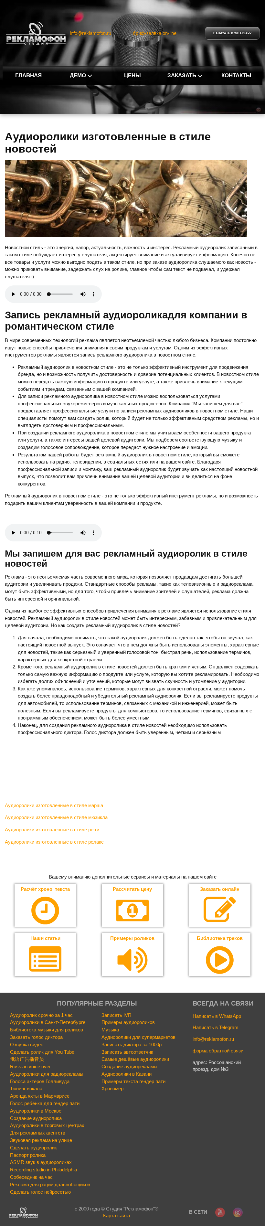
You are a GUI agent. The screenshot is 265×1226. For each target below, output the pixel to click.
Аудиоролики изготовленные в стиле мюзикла (56, 817)
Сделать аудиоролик (33, 1147)
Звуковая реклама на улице (41, 1140)
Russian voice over (30, 1066)
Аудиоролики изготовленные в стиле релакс (54, 842)
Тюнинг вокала (26, 1088)
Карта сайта (116, 1215)
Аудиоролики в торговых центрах (47, 1125)
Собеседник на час (31, 1177)
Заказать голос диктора (36, 1037)
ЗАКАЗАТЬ (181, 75)
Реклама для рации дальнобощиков (50, 1184)
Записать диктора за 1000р (131, 1044)
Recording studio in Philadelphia (43, 1169)
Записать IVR (116, 1015)
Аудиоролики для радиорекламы (46, 1074)
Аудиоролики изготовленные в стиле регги (52, 829)
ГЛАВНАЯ (28, 75)
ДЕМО (78, 75)
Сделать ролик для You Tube (42, 1052)
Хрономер (112, 1088)
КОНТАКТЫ (236, 75)
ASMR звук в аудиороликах (41, 1162)
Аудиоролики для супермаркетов (138, 1037)
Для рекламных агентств (37, 1132)
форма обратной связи (218, 1050)
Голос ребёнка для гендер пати (45, 1103)
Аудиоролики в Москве (35, 1111)
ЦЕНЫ (132, 75)
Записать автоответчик (127, 1052)
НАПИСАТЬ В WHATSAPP (232, 33)
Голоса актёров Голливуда (39, 1081)
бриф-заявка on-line (154, 33)
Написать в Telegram (215, 1027)
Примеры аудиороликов (128, 1022)
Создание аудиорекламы (129, 1066)
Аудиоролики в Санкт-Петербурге (47, 1022)
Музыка (110, 1029)
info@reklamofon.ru (90, 33)
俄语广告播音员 (27, 1059)
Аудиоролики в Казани (126, 1074)
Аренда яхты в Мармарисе (39, 1096)
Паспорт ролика (28, 1155)
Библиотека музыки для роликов (46, 1029)
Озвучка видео (26, 1044)
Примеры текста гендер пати (133, 1081)
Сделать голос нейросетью (40, 1192)
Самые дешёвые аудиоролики (135, 1059)
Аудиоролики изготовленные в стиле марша (54, 805)
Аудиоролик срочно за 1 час (41, 1015)
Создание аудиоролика (36, 1118)
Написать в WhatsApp (217, 1016)
